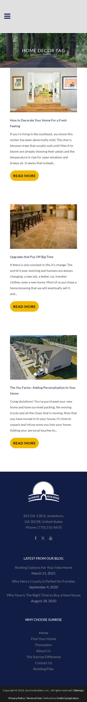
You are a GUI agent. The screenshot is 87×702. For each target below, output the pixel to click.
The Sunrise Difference (43, 657)
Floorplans (43, 645)
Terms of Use (34, 698)
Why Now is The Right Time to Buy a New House (44, 595)
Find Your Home (43, 639)
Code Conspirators (68, 698)
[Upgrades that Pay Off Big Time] (43, 226)
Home (43, 633)
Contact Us (43, 663)
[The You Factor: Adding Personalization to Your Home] (43, 357)
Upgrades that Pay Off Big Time (31, 257)
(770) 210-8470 (49, 527)
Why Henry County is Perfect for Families (43, 581)
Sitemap (78, 690)
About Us (43, 651)
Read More (24, 176)
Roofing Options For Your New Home (43, 567)
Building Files (43, 669)
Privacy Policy (16, 698)
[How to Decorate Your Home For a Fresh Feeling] (43, 90)
